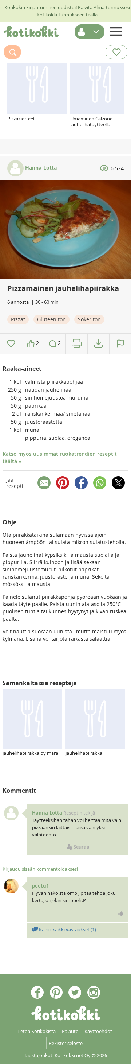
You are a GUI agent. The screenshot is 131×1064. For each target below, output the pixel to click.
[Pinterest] (62, 482)
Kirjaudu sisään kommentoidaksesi (40, 869)
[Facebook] (81, 482)
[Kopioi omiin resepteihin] (98, 343)
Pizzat (18, 319)
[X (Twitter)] (118, 482)
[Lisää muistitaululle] (11, 343)
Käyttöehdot (98, 1031)
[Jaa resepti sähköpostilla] (44, 482)
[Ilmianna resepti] (120, 343)
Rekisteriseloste (66, 1043)
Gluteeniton (51, 319)
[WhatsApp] (99, 482)
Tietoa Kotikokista (36, 1031)
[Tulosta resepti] (77, 343)
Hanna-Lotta (40, 167)
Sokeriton (89, 319)
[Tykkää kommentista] (121, 913)
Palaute (70, 1031)
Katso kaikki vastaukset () (67, 929)
